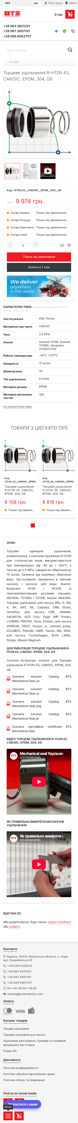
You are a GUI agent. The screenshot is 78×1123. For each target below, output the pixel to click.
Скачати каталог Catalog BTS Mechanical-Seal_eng (41, 704)
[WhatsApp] (64, 31)
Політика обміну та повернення (24, 1080)
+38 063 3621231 (16, 26)
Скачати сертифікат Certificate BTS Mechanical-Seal (41, 729)
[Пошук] (70, 50)
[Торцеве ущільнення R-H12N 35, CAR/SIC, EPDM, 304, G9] (20, 455)
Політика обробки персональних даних (29, 1074)
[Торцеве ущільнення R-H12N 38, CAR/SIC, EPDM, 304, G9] (58, 455)
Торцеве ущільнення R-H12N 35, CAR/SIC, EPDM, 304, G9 (19, 490)
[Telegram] (56, 31)
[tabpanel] (20, 478)
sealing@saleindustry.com (25, 994)
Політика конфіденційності (20, 1068)
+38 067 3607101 (16, 31)
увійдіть (14, 926)
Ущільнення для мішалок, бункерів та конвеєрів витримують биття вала (34, 1042)
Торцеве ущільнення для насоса (24, 1034)
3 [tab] (45, 525)
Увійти (72, 3)
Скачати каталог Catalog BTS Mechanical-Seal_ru (41, 691)
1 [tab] (33, 525)
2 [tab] (39, 525)
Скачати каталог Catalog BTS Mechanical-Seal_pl (41, 716)
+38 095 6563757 (17, 36)
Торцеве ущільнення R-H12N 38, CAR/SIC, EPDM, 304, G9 (57, 490)
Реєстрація (55, 3)
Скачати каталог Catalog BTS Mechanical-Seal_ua (41, 679)
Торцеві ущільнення (16, 1028)
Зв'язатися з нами (22, 1104)
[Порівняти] (62, 245)
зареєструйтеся (59, 922)
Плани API (9, 1051)
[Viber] (73, 31)
